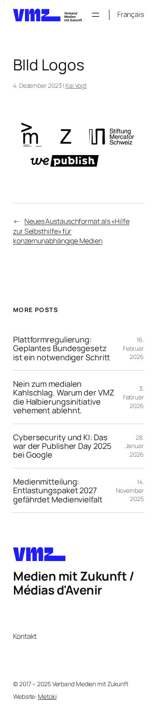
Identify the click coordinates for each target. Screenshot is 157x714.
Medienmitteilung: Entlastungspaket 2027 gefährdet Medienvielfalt (57, 490)
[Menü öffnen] (95, 15)
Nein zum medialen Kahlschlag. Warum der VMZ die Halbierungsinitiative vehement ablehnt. (63, 397)
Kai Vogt (76, 85)
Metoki (47, 696)
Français (130, 14)
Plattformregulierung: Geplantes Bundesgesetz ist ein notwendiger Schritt (61, 348)
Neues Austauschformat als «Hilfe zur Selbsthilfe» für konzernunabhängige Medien (71, 231)
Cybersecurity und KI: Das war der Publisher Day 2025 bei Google (62, 446)
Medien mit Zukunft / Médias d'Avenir (73, 583)
